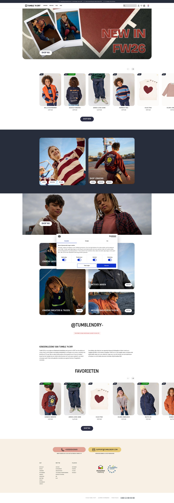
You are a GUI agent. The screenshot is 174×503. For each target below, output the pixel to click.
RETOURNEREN (42, 472)
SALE (57, 5)
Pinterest (74, 472)
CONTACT (41, 483)
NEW (61, 5)
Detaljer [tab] (87, 241)
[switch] (79, 260)
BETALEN (40, 468)
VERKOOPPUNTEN (59, 470)
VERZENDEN (41, 470)
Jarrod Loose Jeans (99, 109)
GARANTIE (41, 474)
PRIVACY (41, 480)
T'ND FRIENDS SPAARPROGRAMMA (62, 472)
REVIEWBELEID (42, 482)
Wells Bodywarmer (50, 109)
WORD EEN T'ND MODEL (60, 474)
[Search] (130, 5)
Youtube (73, 470)
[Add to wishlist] (59, 75)
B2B (56, 476)
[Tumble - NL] (33, 6)
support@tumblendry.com (107, 450)
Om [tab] (107, 241)
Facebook (74, 468)
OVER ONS (57, 467)
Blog (57, 478)
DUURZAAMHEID (59, 468)
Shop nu (46, 224)
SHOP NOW (87, 119)
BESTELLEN (41, 467)
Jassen (44, 182)
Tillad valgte (87, 265)
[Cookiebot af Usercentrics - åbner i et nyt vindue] (110, 236)
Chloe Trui (148, 109)
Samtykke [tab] (66, 241)
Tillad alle (106, 265)
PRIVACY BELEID (115, 497)
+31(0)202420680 (71, 450)
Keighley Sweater (74, 109)
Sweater (101, 182)
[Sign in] (138, 6)
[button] (133, 69)
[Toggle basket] (144, 6)
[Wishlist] (141, 6)
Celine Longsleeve (124, 418)
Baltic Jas (148, 418)
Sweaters (52, 182)
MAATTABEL (41, 478)
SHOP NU (46, 53)
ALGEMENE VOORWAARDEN (103, 497)
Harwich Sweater (50, 418)
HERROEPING (41, 476)
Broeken (61, 182)
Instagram (74, 467)
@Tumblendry (86, 325)
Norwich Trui (123, 109)
